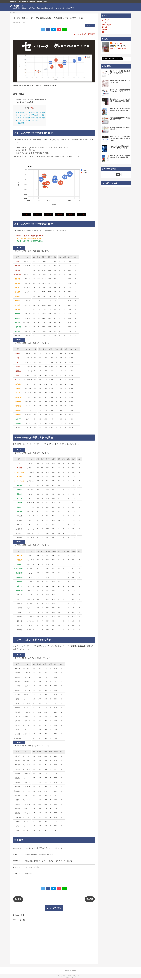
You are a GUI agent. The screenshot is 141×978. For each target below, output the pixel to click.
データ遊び (13, 1)
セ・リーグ (90, 25)
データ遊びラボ (16, 6)
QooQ (73, 977)
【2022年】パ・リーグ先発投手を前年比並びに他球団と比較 (120, 109)
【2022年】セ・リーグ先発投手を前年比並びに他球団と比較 (120, 100)
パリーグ (81, 214)
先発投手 (48, 214)
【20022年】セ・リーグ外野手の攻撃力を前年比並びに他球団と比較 (120, 138)
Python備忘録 (23, 1)
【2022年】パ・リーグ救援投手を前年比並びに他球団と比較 (120, 156)
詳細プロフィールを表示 (118, 48)
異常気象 (104, 27)
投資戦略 (32, 1)
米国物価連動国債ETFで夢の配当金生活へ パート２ (120, 118)
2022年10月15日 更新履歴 (84, 34)
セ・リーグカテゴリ (53, 908)
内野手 (70, 214)
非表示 (31, 108)
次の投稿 (18, 899)
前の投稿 (89, 899)
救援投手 (59, 214)
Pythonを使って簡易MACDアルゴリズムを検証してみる (119, 147)
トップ (26, 214)
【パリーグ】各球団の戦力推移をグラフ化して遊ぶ (120, 90)
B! (53, 30)
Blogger (74, 970)
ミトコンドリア (117, 43)
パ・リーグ (105, 22)
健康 (103, 32)
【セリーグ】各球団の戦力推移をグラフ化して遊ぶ (120, 72)
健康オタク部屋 (42, 1)
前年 (37, 214)
